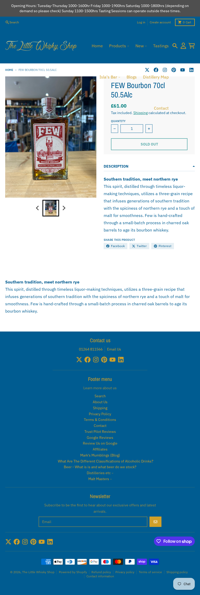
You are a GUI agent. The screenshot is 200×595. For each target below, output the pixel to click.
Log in (141, 22)
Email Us (114, 349)
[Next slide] (63, 208)
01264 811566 (91, 349)
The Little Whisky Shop (38, 572)
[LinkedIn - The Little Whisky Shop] (191, 70)
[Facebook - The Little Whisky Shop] (87, 359)
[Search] (175, 46)
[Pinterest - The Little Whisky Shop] (173, 70)
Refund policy (101, 572)
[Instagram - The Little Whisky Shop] (96, 359)
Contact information (100, 576)
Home (9, 70)
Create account (160, 22)
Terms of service (150, 572)
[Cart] (192, 46)
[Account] (183, 46)
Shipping (140, 112)
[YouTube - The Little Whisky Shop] (182, 70)
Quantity (118, 121)
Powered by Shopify (73, 572)
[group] (50, 208)
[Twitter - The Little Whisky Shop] (79, 359)
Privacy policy (124, 572)
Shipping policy (177, 572)
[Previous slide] (37, 208)
